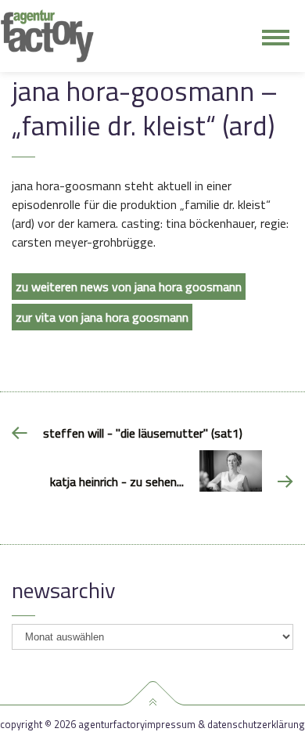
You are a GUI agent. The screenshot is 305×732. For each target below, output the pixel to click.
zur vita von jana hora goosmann (102, 317)
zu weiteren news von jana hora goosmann (129, 286)
